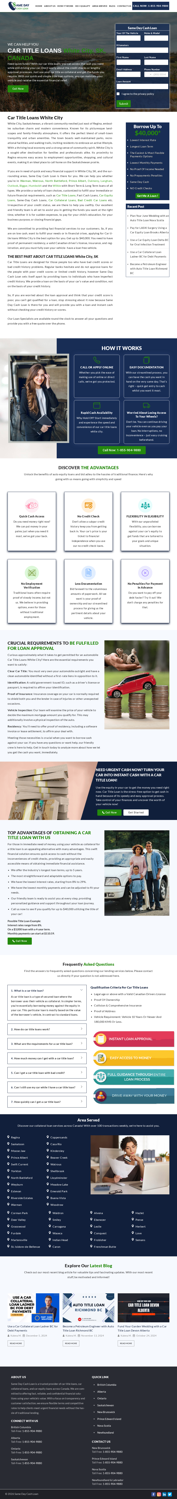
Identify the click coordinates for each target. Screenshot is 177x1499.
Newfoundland (105, 1432)
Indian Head (60, 1240)
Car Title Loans (66, 195)
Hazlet (140, 1213)
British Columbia (106, 1384)
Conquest (100, 1233)
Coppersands (58, 1137)
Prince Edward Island (109, 1418)
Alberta (101, 1391)
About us (49, 6)
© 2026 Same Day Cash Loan (21, 1493)
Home (38, 6)
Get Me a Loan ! (147, 195)
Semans (140, 1240)
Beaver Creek (58, 1157)
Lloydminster (58, 1177)
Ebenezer (100, 1219)
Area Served (99, 6)
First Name (123, 57)
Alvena (98, 1213)
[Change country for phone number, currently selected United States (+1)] (148, 74)
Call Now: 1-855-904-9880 (150, 5)
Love (139, 1233)
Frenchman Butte (105, 1246)
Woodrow (56, 1204)
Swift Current (19, 1164)
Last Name (150, 57)
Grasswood (18, 1226)
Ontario (101, 1398)
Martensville (19, 1240)
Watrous (38, 180)
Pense (139, 1219)
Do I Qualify (82, 6)
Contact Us (124, 6)
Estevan (16, 1191)
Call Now (18, 88)
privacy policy (146, 93)
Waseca (57, 1233)
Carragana (59, 1226)
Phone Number (153, 69)
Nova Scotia (104, 1425)
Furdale (16, 1233)
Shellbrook (57, 1171)
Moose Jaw (18, 1150)
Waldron (58, 1213)
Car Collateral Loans (62, 200)
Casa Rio (56, 1144)
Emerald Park (58, 1191)
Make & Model (152, 33)
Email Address (125, 69)
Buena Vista (58, 1198)
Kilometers (123, 45)
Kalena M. (16, 1335)
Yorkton (16, 1171)
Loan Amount (124, 81)
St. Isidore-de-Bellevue (25, 1246)
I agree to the (138, 93)
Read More (16, 1343)
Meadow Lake (59, 1184)
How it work (65, 6)
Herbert (141, 1226)
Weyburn (17, 1184)
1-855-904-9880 (32, 1431)
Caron (56, 1246)
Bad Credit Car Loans (92, 200)
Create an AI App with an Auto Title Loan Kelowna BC (140, 1328)
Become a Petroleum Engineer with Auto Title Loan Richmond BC (148, 268)
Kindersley (57, 1150)
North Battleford (56, 180)
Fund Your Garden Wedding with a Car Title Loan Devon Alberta (87, 1328)
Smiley (57, 1219)
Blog (112, 6)
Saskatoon (17, 1144)
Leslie (97, 1226)
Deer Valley (18, 1219)
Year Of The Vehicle (127, 33)
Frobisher (100, 1240)
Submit (123, 104)
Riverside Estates (22, 1198)
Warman (25, 180)
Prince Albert (77, 180)
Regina (15, 1137)
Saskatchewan (105, 1405)
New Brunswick (106, 1412)
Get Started (136, 812)
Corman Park (19, 1213)
